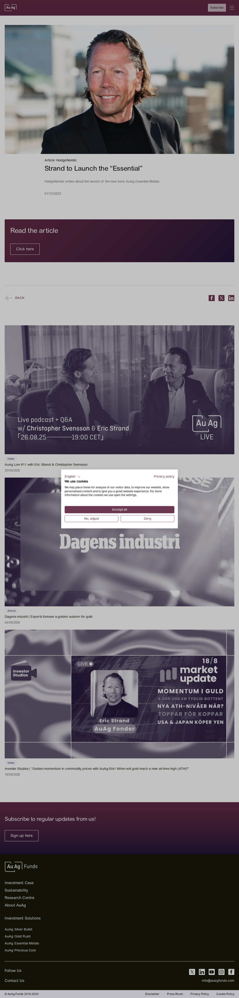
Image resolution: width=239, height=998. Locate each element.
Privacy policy (164, 476)
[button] (73, 476)
